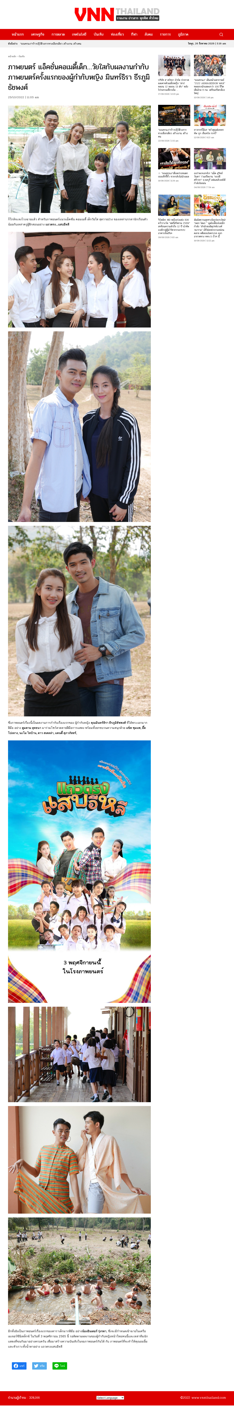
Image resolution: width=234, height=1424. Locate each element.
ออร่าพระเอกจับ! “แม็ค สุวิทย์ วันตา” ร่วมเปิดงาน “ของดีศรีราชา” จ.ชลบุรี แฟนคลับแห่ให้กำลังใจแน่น (209, 178)
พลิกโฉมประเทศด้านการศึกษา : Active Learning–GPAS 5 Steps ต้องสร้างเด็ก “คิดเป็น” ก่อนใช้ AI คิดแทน (75, 44)
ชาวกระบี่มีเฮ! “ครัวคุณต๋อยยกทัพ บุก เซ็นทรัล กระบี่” (209, 131)
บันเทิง (21, 56)
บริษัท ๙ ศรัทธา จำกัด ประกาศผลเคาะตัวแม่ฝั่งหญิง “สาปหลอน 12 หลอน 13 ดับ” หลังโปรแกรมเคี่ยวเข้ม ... (173, 85)
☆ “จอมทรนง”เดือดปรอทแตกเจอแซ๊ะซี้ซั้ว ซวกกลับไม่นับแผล (173, 175)
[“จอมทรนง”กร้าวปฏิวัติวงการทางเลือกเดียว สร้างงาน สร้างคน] (174, 115)
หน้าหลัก (12, 56)
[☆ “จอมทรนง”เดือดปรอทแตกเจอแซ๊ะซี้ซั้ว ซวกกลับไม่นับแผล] (174, 158)
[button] (221, 34)
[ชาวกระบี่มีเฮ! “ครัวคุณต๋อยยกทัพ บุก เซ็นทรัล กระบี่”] (210, 115)
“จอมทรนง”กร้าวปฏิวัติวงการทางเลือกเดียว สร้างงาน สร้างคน (173, 133)
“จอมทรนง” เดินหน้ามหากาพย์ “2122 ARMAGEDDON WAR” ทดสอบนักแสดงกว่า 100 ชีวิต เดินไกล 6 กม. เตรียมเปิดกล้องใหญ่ (209, 86)
